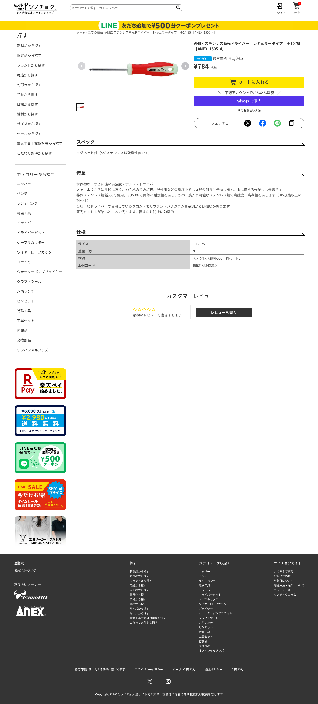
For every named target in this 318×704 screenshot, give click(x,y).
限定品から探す (29, 55)
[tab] (80, 107)
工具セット (25, 320)
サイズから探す (29, 123)
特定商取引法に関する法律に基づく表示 (100, 669)
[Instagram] (168, 681)
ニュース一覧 (282, 590)
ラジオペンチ (27, 203)
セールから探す (29, 133)
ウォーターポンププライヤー (39, 271)
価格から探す (27, 104)
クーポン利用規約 (184, 669)
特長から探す (27, 94)
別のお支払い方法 (249, 110)
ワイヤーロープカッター (36, 252)
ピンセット (25, 300)
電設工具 (24, 212)
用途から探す (27, 74)
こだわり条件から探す (34, 153)
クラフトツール (29, 281)
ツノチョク (128, 694)
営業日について (283, 580)
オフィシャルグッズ (32, 349)
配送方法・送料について (289, 585)
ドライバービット (31, 232)
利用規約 (237, 669)
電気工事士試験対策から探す (39, 143)
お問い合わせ (282, 576)
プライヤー (25, 261)
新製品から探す (29, 45)
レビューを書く (224, 312)
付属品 (22, 330)
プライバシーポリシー (149, 669)
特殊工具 (24, 310)
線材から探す (27, 114)
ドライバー (25, 222)
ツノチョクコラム (285, 594)
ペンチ (22, 193)
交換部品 (24, 340)
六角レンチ (25, 291)
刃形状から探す (29, 84)
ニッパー (24, 183)
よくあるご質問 (283, 571)
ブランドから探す (31, 65)
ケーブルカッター (31, 242)
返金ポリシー (213, 669)
